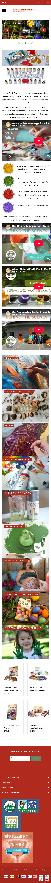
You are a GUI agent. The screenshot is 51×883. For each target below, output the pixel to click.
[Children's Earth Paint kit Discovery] (13, 674)
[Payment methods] (6, 876)
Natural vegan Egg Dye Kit (12, 726)
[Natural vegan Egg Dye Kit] (13, 711)
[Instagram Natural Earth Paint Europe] (30, 766)
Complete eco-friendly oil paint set (38, 726)
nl (3, 2)
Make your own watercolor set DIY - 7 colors (38, 689)
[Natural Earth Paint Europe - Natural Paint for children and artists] (29, 10)
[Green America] (25, 822)
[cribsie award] (25, 847)
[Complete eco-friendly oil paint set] (38, 711)
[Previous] (7, 30)
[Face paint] (25, 29)
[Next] (44, 30)
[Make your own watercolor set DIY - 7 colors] (38, 674)
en (6, 2)
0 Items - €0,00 (43, 2)
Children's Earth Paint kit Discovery (11, 689)
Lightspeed (6, 873)
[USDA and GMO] (25, 806)
